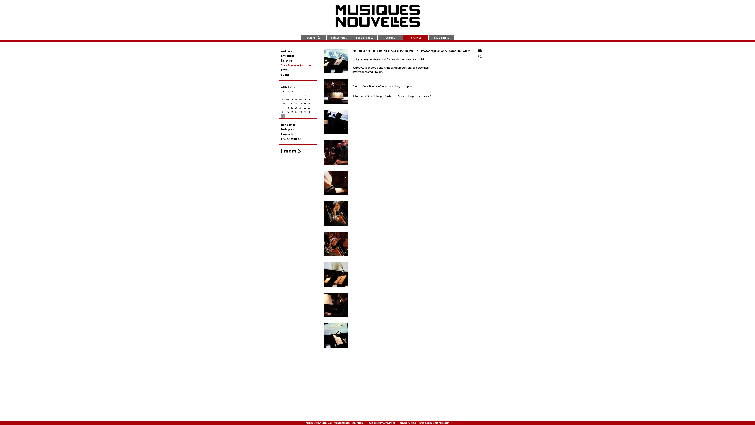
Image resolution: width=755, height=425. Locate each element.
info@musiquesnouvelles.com (434, 422)
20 (296, 107)
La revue (286, 60)
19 (292, 107)
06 (296, 99)
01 (305, 95)
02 (309, 95)
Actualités (313, 38)
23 (309, 107)
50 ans (285, 74)
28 (300, 111)
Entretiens (287, 55)
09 (309, 99)
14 (300, 103)
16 (309, 103)
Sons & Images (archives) (296, 65)
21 (300, 107)
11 (287, 103)
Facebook (287, 134)
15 (305, 103)
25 (287, 111)
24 (283, 111)
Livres (285, 70)
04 (287, 99)
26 (292, 111)
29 (305, 111)
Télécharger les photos (402, 86)
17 (283, 107)
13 (296, 103)
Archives (416, 38)
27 (296, 111)
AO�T (285, 87)
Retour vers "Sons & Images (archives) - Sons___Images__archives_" (391, 96)
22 (305, 107)
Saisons (390, 38)
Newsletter (288, 124)
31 (283, 116)
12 (292, 103)
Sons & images (364, 38)
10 (283, 103)
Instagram (287, 129)
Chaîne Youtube (291, 138)
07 (300, 99)
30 (309, 111)
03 (283, 99)
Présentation (339, 38)
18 (287, 107)
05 (292, 99)
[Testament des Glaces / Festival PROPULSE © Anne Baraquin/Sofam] (336, 61)
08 (305, 99)
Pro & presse (441, 38)
